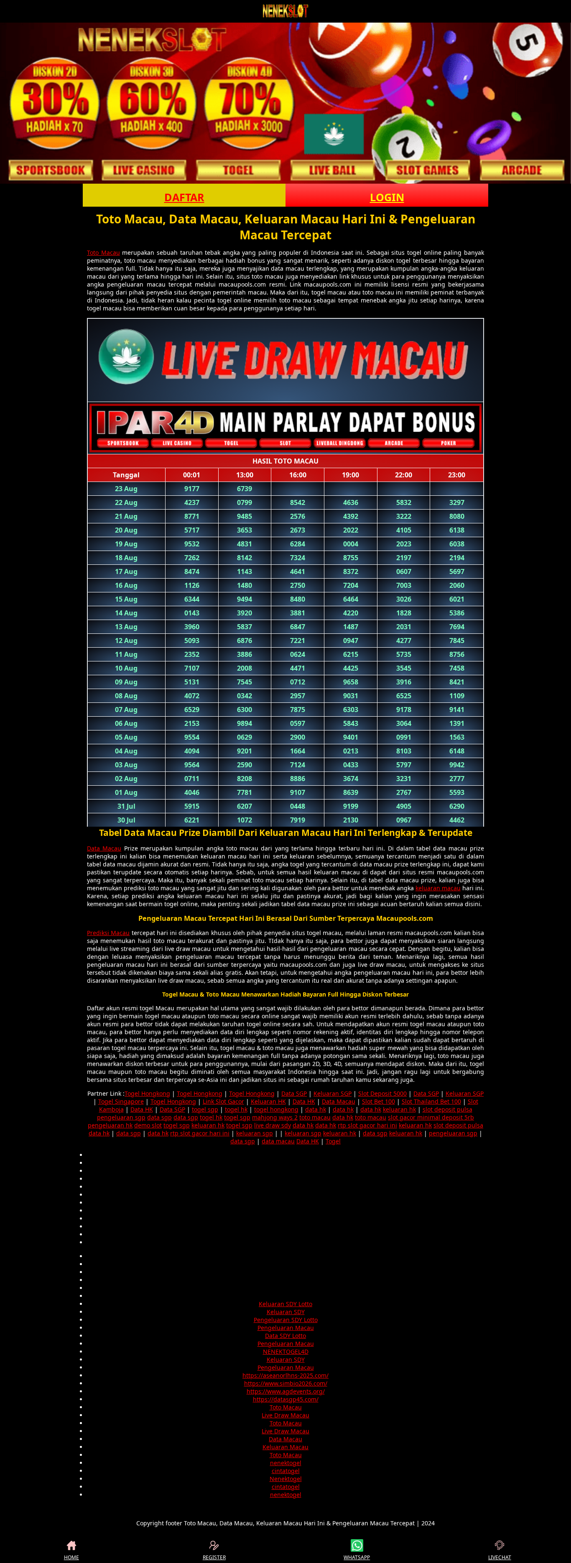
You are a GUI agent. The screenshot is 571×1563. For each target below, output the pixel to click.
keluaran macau (438, 888)
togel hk (236, 1109)
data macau (278, 1141)
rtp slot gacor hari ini (367, 1125)
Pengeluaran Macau (285, 1328)
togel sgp (205, 1109)
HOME (71, 1557)
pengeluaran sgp (121, 1117)
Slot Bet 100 (378, 1101)
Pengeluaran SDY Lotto (286, 1320)
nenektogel (285, 1463)
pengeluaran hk (110, 1125)
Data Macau (104, 848)
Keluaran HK (268, 1101)
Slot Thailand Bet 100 (431, 1101)
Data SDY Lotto (285, 1336)
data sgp (159, 1117)
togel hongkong (276, 1109)
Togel (333, 1141)
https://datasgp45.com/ (286, 1399)
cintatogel (286, 1471)
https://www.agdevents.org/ (286, 1391)
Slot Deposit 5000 (382, 1093)
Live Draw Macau (285, 1415)
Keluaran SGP (333, 1093)
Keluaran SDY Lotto (285, 1304)
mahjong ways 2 (275, 1117)
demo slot (148, 1125)
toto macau (315, 1117)
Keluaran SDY (286, 1312)
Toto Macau (103, 252)
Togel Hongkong (147, 1093)
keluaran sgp (254, 1133)
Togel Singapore (121, 1101)
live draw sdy (272, 1125)
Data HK (304, 1101)
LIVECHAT (499, 1557)
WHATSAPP (357, 1557)
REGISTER (214, 1557)
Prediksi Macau (108, 933)
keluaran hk (399, 1109)
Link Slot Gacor (223, 1101)
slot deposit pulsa (447, 1109)
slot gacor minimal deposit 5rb (431, 1117)
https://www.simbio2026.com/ (285, 1383)
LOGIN (387, 197)
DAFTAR (184, 197)
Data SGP (294, 1093)
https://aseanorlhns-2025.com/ (285, 1375)
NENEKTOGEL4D (285, 1351)
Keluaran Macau (285, 1447)
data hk (315, 1109)
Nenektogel (286, 1479)
